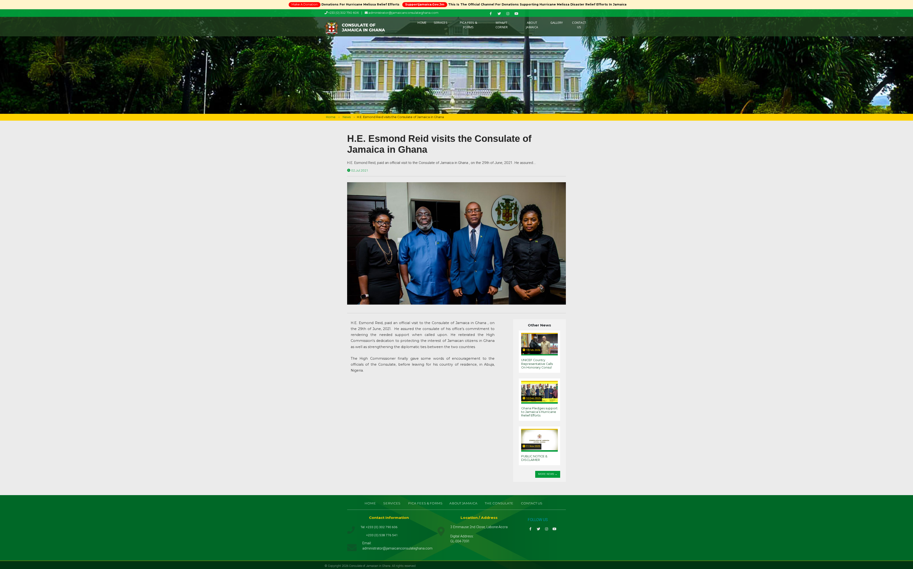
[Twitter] (499, 13)
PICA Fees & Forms (468, 25)
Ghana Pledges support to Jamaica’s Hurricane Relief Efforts (539, 411)
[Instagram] (508, 13)
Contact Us (579, 25)
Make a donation (304, 4)
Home (422, 22)
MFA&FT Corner (501, 25)
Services (440, 23)
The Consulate (499, 503)
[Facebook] (491, 13)
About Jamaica (532, 25)
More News (546, 474)
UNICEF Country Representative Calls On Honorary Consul (537, 363)
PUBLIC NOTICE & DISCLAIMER (534, 458)
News (347, 117)
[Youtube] (517, 13)
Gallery (556, 23)
